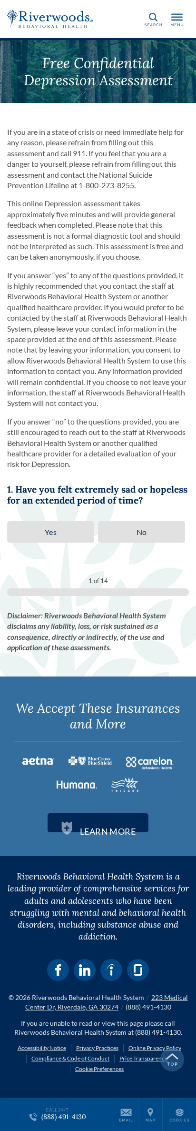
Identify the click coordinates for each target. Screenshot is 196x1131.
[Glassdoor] (137, 970)
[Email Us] (126, 1114)
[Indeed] (111, 970)
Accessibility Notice (42, 1047)
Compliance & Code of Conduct (70, 1058)
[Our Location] (150, 1114)
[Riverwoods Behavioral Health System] (50, 19)
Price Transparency (143, 1058)
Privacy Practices (97, 1047)
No (142, 531)
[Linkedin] (84, 970)
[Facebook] (58, 970)
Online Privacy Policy (154, 1047)
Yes (51, 531)
